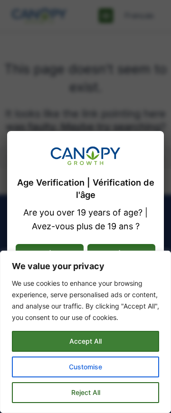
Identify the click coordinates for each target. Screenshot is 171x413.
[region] (85, 332)
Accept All (85, 341)
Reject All (85, 392)
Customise (85, 367)
